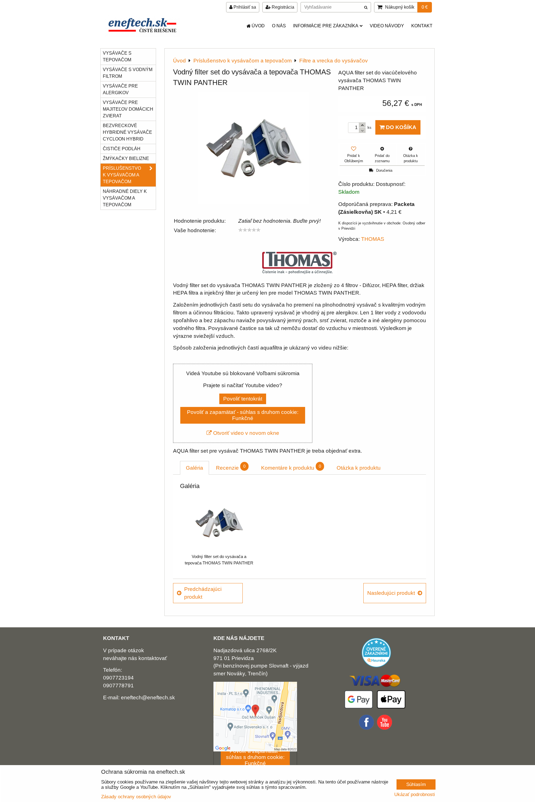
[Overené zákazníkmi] (376, 665)
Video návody (387, 25)
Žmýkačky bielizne (126, 158)
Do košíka (400, 127)
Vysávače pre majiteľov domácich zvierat (128, 109)
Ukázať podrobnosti (414, 794)
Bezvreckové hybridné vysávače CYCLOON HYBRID (127, 132)
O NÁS (279, 25)
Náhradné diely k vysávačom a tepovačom (125, 198)
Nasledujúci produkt (391, 593)
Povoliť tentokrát (242, 399)
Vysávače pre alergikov (120, 89)
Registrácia (282, 7)
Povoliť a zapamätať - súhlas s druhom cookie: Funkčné (242, 415)
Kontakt (421, 25)
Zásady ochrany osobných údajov (136, 796)
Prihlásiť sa (244, 7)
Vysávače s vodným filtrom (127, 73)
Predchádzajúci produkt (203, 593)
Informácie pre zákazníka (325, 25)
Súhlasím (416, 784)
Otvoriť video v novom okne (245, 433)
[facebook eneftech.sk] (367, 728)
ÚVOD (258, 25)
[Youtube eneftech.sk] (385, 728)
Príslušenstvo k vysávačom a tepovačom (122, 175)
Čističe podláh (121, 148)
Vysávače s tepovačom (117, 56)
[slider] (249, 230)
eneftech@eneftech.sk (148, 697)
